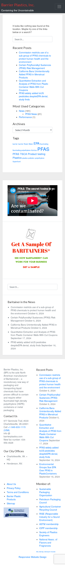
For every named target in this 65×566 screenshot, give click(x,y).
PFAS (43, 149)
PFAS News (31, 114)
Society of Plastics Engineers (48, 534)
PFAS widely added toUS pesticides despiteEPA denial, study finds (33, 96)
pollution (31, 158)
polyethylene (39, 158)
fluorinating (44, 144)
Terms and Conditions (18, 492)
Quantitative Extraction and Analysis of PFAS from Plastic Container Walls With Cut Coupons (33, 85)
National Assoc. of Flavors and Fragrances (48, 542)
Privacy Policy (14, 488)
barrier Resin (23, 144)
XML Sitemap (40, 552)
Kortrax (34, 150)
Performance (25, 117)
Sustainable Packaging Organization (45, 492)
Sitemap (11, 503)
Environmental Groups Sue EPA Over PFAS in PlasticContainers (48, 469)
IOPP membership (48, 528)
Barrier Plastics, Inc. (17, 5)
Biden (31, 144)
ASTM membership (49, 524)
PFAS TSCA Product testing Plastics (29, 156)
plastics (25, 158)
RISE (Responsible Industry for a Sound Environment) (49, 517)
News (21, 110)
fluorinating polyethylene (22, 150)
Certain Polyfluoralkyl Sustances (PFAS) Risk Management (35, 66)
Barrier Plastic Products (14, 498)
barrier (15, 144)
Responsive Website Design (33, 556)
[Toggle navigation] (59, 6)
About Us (11, 484)
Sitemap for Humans (49, 552)
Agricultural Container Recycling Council (50, 508)
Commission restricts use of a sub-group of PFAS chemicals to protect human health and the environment (35, 57)
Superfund (17, 161)
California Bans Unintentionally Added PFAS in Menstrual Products (34, 74)
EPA (36, 143)
